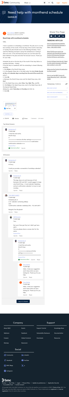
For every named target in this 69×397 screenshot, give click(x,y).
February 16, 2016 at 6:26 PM (15, 34)
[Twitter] (59, 36)
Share (26, 118)
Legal (18, 383)
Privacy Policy (26, 383)
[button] (15, 108)
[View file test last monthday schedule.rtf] (9, 105)
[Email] (51, 36)
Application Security (53, 383)
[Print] (55, 36)
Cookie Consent (19, 385)
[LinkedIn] (63, 36)
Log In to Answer (23, 301)
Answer (17, 118)
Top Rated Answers (9, 124)
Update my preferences (39, 383)
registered (53, 389)
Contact (4, 383)
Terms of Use (56, 387)
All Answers (6, 155)
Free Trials (11, 383)
